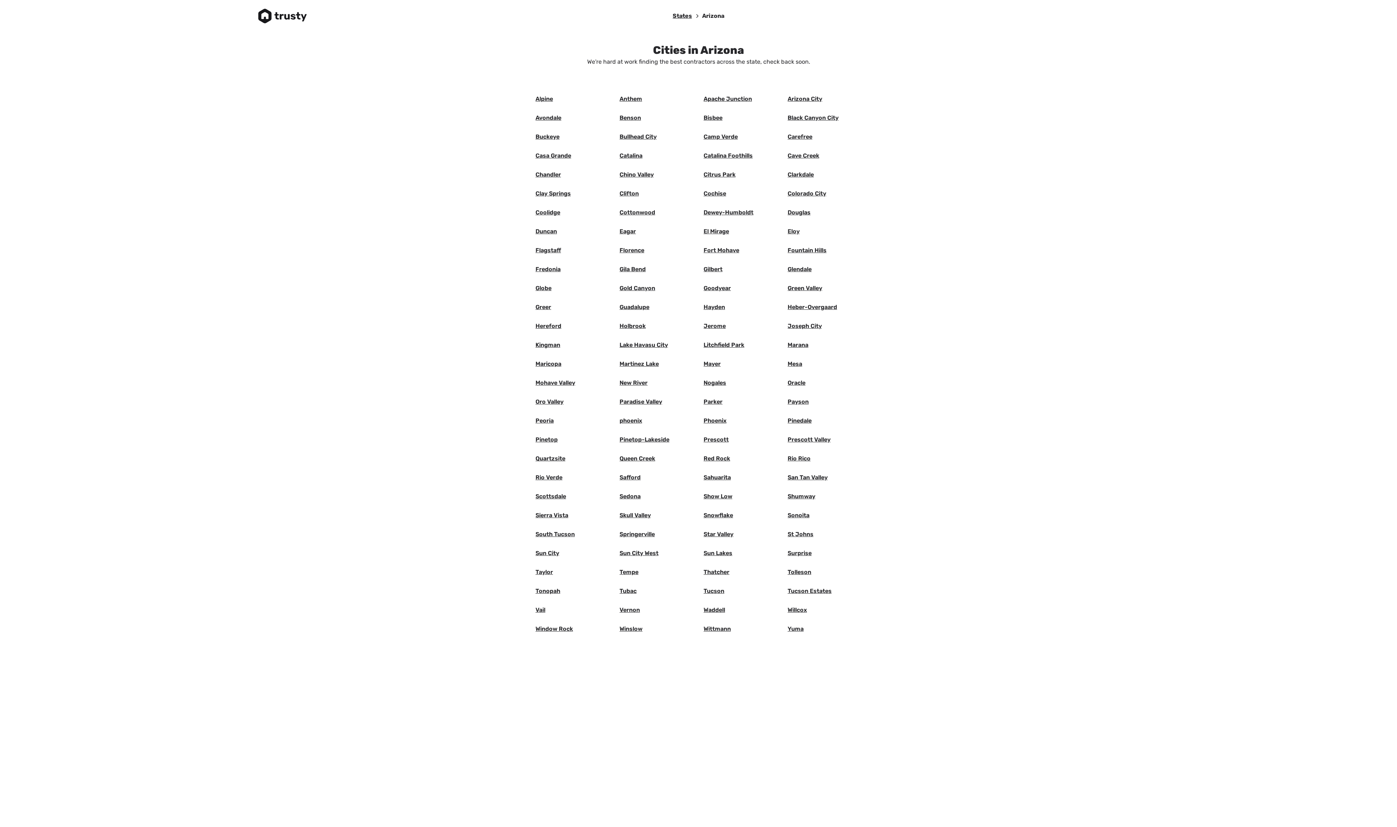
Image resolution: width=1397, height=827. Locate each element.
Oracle (796, 382)
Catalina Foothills (728, 155)
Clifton (629, 193)
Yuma (796, 628)
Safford (630, 477)
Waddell (714, 609)
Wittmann (717, 628)
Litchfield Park (724, 344)
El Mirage (716, 231)
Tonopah (548, 590)
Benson (630, 117)
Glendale (800, 269)
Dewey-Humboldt (728, 212)
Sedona (630, 496)
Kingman (548, 344)
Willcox (797, 609)
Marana (798, 344)
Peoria (545, 420)
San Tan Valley (808, 477)
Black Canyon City (813, 117)
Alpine (544, 98)
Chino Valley (637, 174)
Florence (632, 250)
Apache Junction (728, 98)
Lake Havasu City (644, 344)
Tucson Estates (810, 590)
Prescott (716, 439)
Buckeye (548, 136)
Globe (544, 288)
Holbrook (633, 326)
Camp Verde (721, 136)
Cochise (715, 193)
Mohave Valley (555, 382)
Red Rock (717, 458)
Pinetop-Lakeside (644, 439)
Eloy (794, 231)
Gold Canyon (637, 288)
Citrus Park (720, 174)
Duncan (546, 231)
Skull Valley (635, 515)
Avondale (548, 117)
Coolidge (548, 212)
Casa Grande (553, 155)
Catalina (631, 155)
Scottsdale (551, 496)
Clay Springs (553, 193)
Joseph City (805, 326)
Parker (713, 401)
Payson (798, 401)
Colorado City (807, 193)
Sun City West (639, 553)
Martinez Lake (639, 363)
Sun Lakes (718, 553)
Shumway (801, 496)
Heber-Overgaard (812, 307)
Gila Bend (633, 269)
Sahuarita (717, 477)
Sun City (547, 553)
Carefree (800, 136)
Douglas (799, 212)
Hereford (548, 326)
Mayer (712, 363)
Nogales (715, 382)
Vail (540, 609)
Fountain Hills (807, 250)
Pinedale (800, 420)
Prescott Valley (809, 439)
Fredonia (548, 269)
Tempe (629, 572)
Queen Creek (637, 458)
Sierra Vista (552, 515)
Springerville (637, 534)
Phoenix (715, 420)
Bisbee (713, 117)
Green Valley (805, 288)
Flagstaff (548, 250)
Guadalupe (634, 307)
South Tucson (555, 534)
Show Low (718, 496)
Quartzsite (550, 458)
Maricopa (548, 363)
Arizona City (805, 98)
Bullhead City (638, 136)
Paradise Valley (641, 401)
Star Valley (718, 534)
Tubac (628, 590)
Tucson (714, 590)
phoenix (631, 420)
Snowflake (718, 515)
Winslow (631, 628)
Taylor (544, 572)
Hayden (714, 307)
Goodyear (717, 288)
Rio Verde (549, 477)
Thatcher (716, 572)
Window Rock (554, 628)
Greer (543, 307)
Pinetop (547, 439)
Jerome (715, 326)
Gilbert (713, 269)
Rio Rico (799, 458)
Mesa (795, 363)
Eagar (628, 231)
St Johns (800, 534)
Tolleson (799, 572)
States (682, 15)
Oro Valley (550, 401)
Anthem (631, 98)
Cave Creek (803, 155)
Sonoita (798, 515)
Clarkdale (801, 174)
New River (634, 382)
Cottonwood (637, 212)
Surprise (800, 553)
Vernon (630, 609)
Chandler (548, 174)
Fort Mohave (721, 250)
